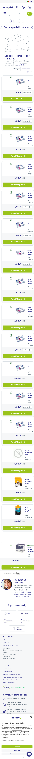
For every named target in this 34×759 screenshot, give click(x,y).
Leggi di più (21, 65)
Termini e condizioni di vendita (12, 677)
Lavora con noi (7, 671)
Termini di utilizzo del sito (11, 680)
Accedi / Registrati (18, 99)
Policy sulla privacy (9, 683)
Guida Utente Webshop (10, 645)
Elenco (31, 72)
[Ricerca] (29, 14)
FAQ (4, 640)
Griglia (28, 72)
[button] (4, 14)
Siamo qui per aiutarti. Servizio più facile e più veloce (22, 594)
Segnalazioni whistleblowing (12, 674)
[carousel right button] (21, 21)
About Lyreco (7, 669)
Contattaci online (20, 592)
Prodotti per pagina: (9, 573)
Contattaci (6, 642)
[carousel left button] (12, 21)
